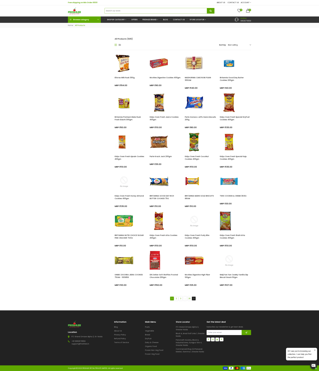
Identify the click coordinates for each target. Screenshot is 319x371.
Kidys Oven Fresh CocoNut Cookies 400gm (197, 157)
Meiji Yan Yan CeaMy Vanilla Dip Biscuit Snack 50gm (234, 276)
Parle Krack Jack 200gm (161, 156)
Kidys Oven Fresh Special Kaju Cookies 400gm (233, 157)
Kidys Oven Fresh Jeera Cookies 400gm (164, 118)
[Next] (194, 298)
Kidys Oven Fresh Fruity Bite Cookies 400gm (197, 236)
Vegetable (149, 331)
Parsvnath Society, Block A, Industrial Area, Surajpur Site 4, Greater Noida (189, 342)
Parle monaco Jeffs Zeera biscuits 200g (200, 118)
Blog (116, 327)
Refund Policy (120, 338)
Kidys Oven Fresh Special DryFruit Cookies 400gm (235, 118)
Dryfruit (148, 338)
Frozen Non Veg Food (154, 350)
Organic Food (151, 346)
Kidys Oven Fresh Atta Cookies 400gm (163, 236)
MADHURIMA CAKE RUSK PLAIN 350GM (198, 78)
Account (245, 2)
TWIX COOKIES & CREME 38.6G (233, 196)
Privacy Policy (120, 334)
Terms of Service (121, 342)
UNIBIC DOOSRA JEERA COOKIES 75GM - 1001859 (129, 276)
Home (70, 25)
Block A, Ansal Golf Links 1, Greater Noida (190, 334)
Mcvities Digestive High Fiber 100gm (197, 276)
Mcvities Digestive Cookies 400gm (165, 77)
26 (189, 298)
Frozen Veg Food (152, 354)
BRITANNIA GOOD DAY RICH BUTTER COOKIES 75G (162, 197)
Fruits (147, 327)
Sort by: (222, 45)
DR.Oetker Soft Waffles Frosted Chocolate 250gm (164, 276)
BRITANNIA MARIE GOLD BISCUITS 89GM (199, 197)
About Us (118, 331)
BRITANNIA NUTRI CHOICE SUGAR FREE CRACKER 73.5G (129, 236)
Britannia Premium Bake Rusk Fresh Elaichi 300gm (128, 118)
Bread (147, 334)
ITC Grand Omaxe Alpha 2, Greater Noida (187, 328)
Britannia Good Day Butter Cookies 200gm (232, 78)
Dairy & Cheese (152, 342)
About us (221, 2)
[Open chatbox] (313, 365)
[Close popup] (314, 350)
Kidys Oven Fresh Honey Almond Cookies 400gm (129, 197)
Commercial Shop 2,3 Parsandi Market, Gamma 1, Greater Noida (190, 350)
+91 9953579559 (78, 341)
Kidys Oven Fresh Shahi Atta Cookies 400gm (232, 236)
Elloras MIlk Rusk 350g (125, 77)
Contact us (233, 2)
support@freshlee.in (80, 344)
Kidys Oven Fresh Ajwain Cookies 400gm (129, 157)
